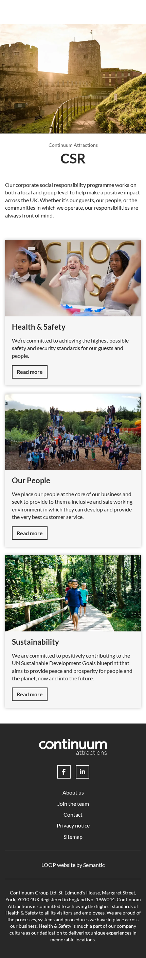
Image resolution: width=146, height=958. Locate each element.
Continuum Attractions (73, 145)
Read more (30, 371)
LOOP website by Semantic (73, 864)
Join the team (73, 803)
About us (73, 792)
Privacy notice (73, 825)
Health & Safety (39, 327)
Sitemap (73, 836)
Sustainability (35, 642)
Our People (31, 480)
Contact (73, 814)
